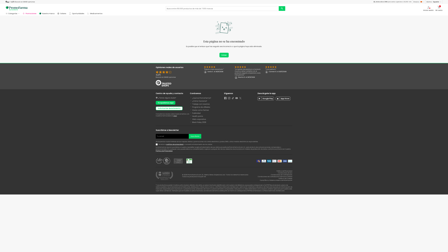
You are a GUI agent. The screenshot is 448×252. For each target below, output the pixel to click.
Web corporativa (199, 119)
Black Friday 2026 (199, 122)
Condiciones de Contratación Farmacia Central (275, 177)
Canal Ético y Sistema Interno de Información (276, 180)
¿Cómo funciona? (199, 101)
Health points (197, 116)
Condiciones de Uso (285, 173)
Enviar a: (416, 2)
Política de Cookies (285, 178)
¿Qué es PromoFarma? (201, 98)
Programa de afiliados (201, 107)
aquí (175, 116)
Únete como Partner (200, 110)
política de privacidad (174, 144)
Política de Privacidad (164, 151)
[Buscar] (282, 8)
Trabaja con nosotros (201, 104)
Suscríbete (195, 136)
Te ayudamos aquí (165, 103)
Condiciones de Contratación (281, 175)
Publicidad (196, 113)
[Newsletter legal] (157, 144)
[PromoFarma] (17, 8)
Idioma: (432, 2)
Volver (224, 55)
